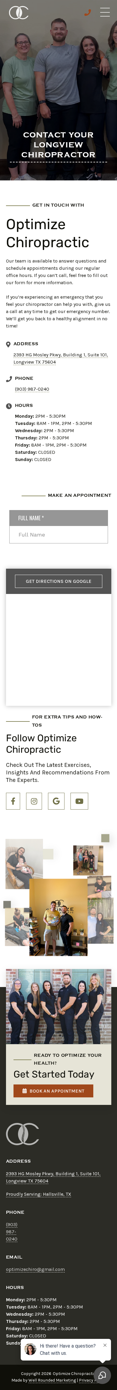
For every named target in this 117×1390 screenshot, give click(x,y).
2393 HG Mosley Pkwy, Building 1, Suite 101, (61, 355)
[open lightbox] (24, 864)
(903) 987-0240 (32, 389)
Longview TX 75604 (35, 362)
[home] (17, 12)
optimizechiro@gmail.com (35, 1269)
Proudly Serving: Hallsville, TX (38, 1194)
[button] (105, 12)
